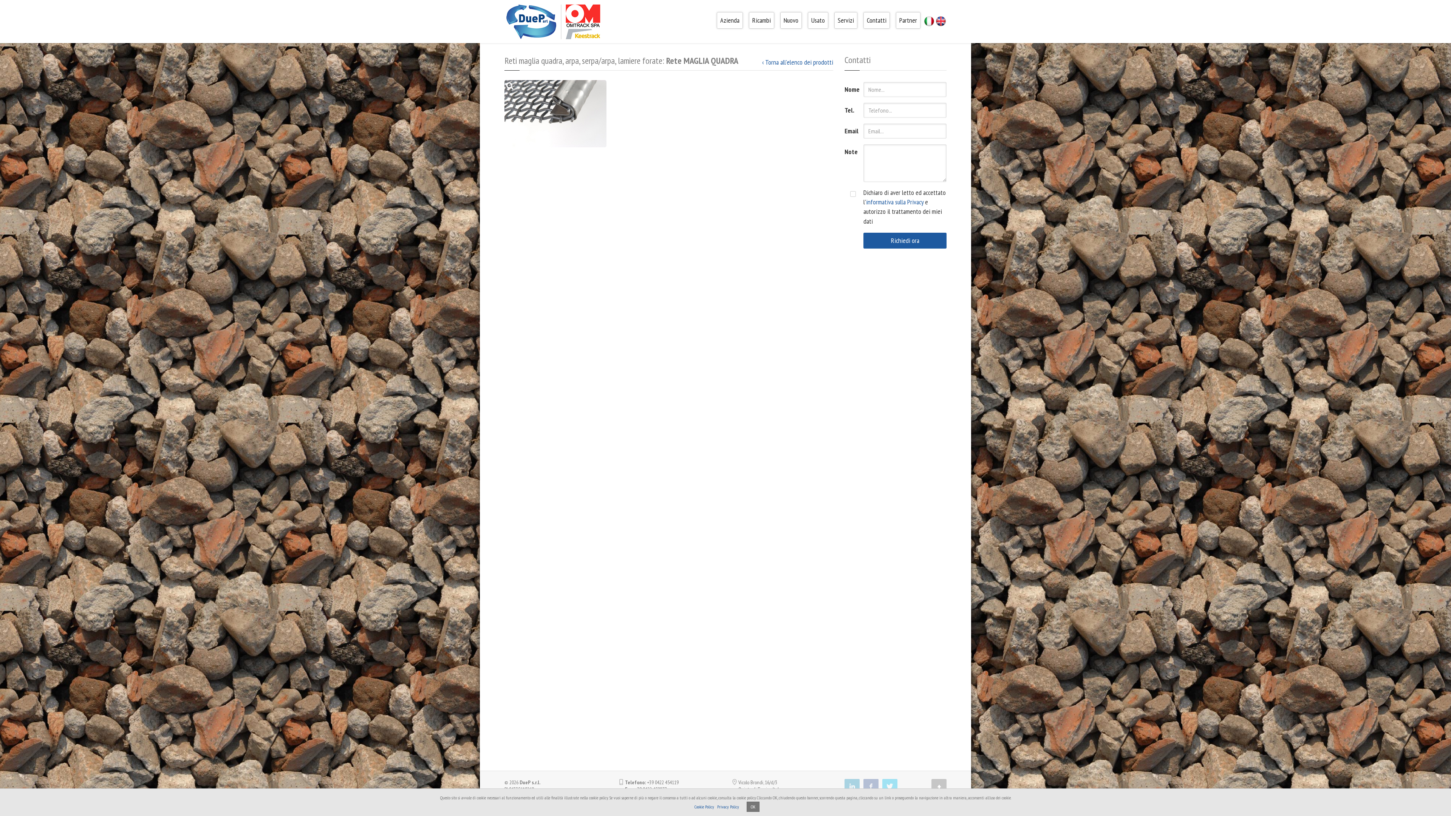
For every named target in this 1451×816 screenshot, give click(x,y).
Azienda (729, 20)
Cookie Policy (704, 807)
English (941, 21)
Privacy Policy (728, 807)
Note (851, 151)
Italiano (929, 21)
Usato (818, 20)
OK (753, 807)
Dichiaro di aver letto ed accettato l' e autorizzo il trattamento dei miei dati (904, 207)
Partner (908, 20)
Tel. (849, 110)
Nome (851, 89)
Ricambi (761, 20)
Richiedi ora (905, 240)
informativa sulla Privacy (895, 202)
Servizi (846, 20)
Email (851, 131)
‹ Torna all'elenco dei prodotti (797, 62)
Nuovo (791, 20)
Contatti (876, 20)
